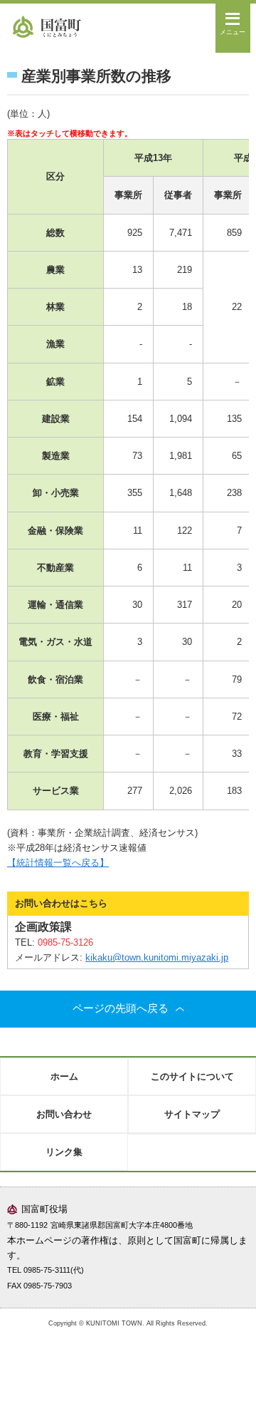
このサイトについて (192, 1076)
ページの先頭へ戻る (121, 1008)
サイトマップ (192, 1114)
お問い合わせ (64, 1114)
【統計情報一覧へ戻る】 (58, 862)
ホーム (64, 1076)
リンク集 (64, 1152)
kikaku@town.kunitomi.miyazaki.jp (156, 957)
